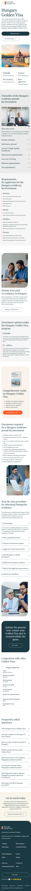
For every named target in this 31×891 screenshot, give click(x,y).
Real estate (5, 847)
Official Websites (7, 854)
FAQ (17, 866)
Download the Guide (8, 866)
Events (18, 854)
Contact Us (19, 863)
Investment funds (21, 847)
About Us (4, 863)
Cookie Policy (20, 885)
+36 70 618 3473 (6, 838)
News (3, 857)
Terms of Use (12, 885)
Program (4, 843)
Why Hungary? (20, 843)
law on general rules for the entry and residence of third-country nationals (14, 26)
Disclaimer (27, 885)
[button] (3, 711)
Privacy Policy (5, 885)
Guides (18, 857)
